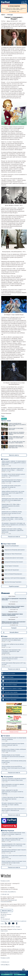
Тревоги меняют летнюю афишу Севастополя (15, 429)
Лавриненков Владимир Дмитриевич (15, 550)
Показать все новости (14, 536)
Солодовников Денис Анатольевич (14, 558)
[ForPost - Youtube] (13, 923)
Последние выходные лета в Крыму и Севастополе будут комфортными (12, 480)
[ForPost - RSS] (6, 923)
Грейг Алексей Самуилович (12, 570)
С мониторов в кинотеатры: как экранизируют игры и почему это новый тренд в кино (16, 446)
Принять (19, 974)
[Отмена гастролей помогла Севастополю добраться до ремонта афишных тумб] (4, 424)
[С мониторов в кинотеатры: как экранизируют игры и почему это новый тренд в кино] (4, 446)
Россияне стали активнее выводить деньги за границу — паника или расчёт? (13, 474)
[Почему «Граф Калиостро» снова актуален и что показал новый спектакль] (4, 438)
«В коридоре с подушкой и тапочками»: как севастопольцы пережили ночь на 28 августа (14, 523)
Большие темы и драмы (11, 692)
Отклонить (6, 974)
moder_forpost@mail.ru (10, 891)
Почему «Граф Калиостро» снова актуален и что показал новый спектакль (16, 437)
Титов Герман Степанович (12, 566)
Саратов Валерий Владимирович (13, 574)
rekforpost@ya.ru (5, 964)
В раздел (13, 628)
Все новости (4, 912)
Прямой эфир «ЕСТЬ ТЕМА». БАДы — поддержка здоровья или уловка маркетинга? (14, 9)
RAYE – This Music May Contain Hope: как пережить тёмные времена (16, 442)
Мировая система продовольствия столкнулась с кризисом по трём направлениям (11, 651)
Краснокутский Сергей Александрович (15, 578)
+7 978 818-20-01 (5, 962)
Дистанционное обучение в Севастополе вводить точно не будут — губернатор (13, 469)
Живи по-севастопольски (11, 696)
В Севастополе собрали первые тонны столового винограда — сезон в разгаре (12, 518)
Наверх (23, 970)
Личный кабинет (14, 632)
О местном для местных (11, 681)
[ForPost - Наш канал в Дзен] (19, 923)
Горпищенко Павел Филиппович (13, 554)
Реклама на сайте (5, 881)
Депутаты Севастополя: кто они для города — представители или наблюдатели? (13, 607)
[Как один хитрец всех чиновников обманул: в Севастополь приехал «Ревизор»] (4, 433)
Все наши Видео (9, 677)
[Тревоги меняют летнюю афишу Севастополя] (4, 429)
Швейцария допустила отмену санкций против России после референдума (12, 499)
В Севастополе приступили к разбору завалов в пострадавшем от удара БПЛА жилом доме (12, 530)
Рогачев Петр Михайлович (12, 545)
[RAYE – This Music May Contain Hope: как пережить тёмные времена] (4, 442)
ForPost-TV (3, 916)
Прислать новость (14, 455)
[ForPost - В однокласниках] (16, 923)
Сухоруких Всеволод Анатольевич (14, 562)
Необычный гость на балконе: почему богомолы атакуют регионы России (12, 512)
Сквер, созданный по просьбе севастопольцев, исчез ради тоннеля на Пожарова (12, 791)
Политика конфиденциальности (11, 973)
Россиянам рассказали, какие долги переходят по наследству (11, 486)
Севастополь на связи (9, 673)
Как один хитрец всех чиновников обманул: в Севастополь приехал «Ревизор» (16, 433)
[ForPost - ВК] (9, 923)
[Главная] (5, 2)
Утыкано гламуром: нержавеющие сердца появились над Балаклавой (12, 614)
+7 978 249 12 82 (5, 894)
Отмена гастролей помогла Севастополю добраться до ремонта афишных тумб (17, 424)
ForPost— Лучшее (15, 926)
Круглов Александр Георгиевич (13, 582)
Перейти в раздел (14, 586)
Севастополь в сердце (11, 684)
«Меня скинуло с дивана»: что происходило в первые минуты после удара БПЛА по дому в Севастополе (14, 462)
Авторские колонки (6, 914)
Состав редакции (5, 919)
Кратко (2, 917)
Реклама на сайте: (5, 958)
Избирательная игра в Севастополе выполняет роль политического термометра (14, 622)
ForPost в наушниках (10, 699)
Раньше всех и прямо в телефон (13, 688)
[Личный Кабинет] (22, 1)
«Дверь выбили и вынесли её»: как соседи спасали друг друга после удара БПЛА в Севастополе (13, 493)
